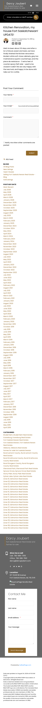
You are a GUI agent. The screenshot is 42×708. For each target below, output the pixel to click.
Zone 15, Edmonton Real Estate (15, 492)
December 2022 (9, 267)
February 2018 (9, 370)
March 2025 (8, 218)
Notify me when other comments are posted (19, 143)
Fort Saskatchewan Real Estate (15, 440)
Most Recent (8, 187)
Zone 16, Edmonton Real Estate (15, 494)
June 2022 (7, 277)
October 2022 (8, 270)
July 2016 (6, 420)
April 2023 (7, 262)
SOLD (37, 13)
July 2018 (6, 358)
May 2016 (7, 425)
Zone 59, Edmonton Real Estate (15, 528)
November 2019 (9, 324)
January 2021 (8, 301)
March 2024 (8, 236)
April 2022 (7, 283)
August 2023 (8, 254)
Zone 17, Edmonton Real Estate (15, 497)
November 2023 (9, 246)
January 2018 (8, 373)
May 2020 (7, 311)
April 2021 (7, 293)
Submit (32, 153)
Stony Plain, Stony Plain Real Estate (17, 474)
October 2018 (8, 350)
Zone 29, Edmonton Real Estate (15, 512)
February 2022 (9, 285)
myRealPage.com (25, 665)
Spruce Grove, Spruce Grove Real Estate (19, 471)
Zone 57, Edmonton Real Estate (15, 523)
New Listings (8, 169)
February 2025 (9, 221)
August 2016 (8, 417)
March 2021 (7, 295)
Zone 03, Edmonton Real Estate (15, 484)
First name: (12, 599)
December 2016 (9, 407)
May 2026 (7, 192)
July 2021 (6, 290)
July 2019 (6, 329)
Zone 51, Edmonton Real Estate (15, 515)
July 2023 (7, 257)
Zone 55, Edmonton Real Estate (15, 520)
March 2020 (8, 316)
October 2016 (8, 412)
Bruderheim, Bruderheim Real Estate (17, 435)
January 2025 (8, 223)
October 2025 (9, 208)
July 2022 (7, 275)
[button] (10, 566)
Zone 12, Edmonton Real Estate (15, 486)
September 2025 (10, 210)
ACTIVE (30, 13)
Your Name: (8, 95)
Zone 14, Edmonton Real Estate (15, 489)
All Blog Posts (8, 167)
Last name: (12, 608)
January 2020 (8, 321)
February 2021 (8, 298)
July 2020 (7, 306)
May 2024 (7, 231)
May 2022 (7, 280)
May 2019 (6, 334)
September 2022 (10, 272)
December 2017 (9, 376)
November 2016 (9, 409)
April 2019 (7, 337)
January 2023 (8, 264)
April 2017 (7, 396)
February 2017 (9, 401)
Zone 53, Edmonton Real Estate (15, 517)
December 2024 (10, 226)
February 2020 (9, 319)
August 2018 (8, 355)
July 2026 (7, 190)
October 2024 (9, 228)
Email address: (13, 618)
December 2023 (9, 244)
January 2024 (8, 241)
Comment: (7, 117)
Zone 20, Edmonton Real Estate (15, 502)
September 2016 (10, 414)
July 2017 (6, 389)
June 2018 (7, 360)
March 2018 (7, 368)
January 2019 (8, 345)
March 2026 (8, 197)
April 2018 (7, 365)
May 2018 (7, 363)
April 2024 (7, 233)
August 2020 (8, 303)
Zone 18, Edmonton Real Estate (15, 499)
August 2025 (8, 213)
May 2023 (7, 259)
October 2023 (8, 249)
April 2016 (7, 427)
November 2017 (9, 378)
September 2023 (10, 252)
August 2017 (8, 386)
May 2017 (7, 394)
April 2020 (7, 314)
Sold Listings (8, 180)
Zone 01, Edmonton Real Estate (15, 479)
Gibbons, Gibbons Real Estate (15, 448)
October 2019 (8, 327)
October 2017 (8, 381)
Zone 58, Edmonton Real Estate (15, 525)
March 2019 (7, 339)
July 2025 (7, 215)
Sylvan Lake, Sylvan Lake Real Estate (17, 476)
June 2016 (7, 422)
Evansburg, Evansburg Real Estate (16, 437)
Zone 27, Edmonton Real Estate (15, 507)
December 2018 (9, 347)
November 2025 (9, 205)
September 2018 (10, 352)
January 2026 (8, 200)
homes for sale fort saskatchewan (17, 450)
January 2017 (8, 404)
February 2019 (8, 342)
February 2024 (9, 239)
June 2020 (7, 308)
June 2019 (7, 332)
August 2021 (8, 288)
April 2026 (7, 195)
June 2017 (7, 391)
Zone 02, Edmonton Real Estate (15, 481)
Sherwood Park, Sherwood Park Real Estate (20, 468)
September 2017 (10, 383)
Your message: (13, 627)
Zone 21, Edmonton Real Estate (15, 505)
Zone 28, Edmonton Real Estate (15, 510)
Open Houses (8, 172)
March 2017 (7, 399)
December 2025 (9, 202)
